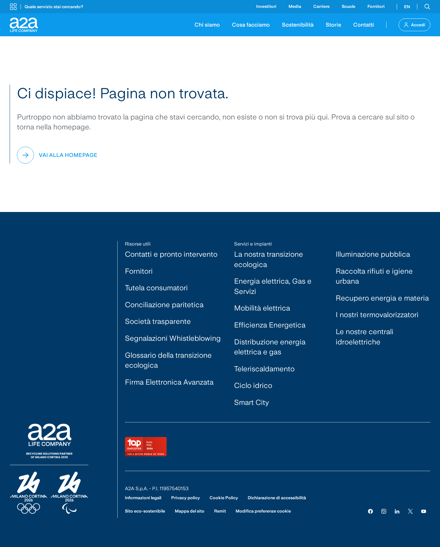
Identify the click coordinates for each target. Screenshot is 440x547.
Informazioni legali (143, 497)
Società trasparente (158, 321)
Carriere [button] (321, 6)
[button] (46, 6)
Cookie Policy (224, 497)
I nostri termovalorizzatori (377, 314)
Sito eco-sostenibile (145, 511)
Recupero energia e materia (382, 298)
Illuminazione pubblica (373, 254)
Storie (333, 24)
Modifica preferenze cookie (263, 511)
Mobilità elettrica (262, 308)
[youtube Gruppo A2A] (423, 511)
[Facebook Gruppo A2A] (370, 511)
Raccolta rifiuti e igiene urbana (374, 276)
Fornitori (376, 6)
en (407, 6)
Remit (220, 511)
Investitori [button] (266, 6)
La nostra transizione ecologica (268, 259)
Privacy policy (185, 497)
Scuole (348, 6)
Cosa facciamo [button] (251, 24)
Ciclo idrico (253, 385)
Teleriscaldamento (264, 368)
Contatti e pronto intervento (171, 254)
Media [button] (294, 6)
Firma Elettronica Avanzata (169, 382)
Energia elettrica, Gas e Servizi (272, 286)
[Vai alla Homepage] (24, 25)
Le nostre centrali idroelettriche (364, 336)
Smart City (251, 402)
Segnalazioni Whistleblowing (173, 338)
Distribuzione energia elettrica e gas (269, 347)
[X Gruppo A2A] (410, 511)
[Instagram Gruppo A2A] (383, 511)
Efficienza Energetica (269, 325)
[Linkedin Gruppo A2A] (397, 511)
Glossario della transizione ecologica (168, 360)
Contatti (363, 24)
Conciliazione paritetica (164, 304)
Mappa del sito (189, 511)
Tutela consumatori (156, 287)
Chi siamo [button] (207, 24)
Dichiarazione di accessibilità (277, 497)
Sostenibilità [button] (298, 24)
